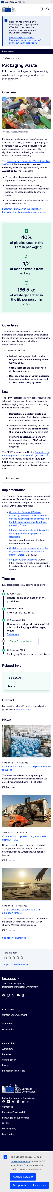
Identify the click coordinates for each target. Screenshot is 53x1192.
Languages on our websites (15, 1117)
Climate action (9, 1059)
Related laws (12, 478)
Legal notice (8, 1134)
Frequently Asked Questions (23, 559)
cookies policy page (20, 1161)
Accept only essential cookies (29, 1185)
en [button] (41, 9)
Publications (14, 677)
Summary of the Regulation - (28, 209)
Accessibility (8, 1029)
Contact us (7, 1106)
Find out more (13, 634)
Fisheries (6, 1054)
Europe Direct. (24, 709)
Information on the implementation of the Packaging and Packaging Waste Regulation (29, 533)
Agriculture (7, 1048)
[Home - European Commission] (8, 8)
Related (12, 686)
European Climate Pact (13, 1070)
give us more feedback (17, 964)
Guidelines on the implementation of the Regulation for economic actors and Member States (28, 551)
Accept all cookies (23, 1176)
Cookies (6, 1123)
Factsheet (7, 209)
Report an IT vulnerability (14, 1112)
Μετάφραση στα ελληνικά (21, 37)
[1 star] (6, 957)
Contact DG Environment (14, 1014)
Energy (5, 1065)
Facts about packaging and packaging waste (24, 212)
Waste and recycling (14, 58)
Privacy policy (9, 1128)
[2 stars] (8, 957)
